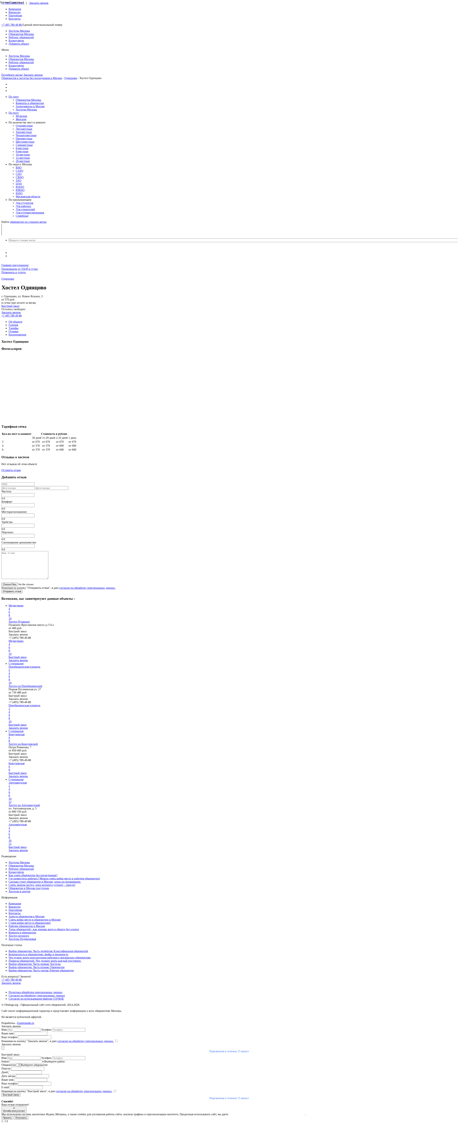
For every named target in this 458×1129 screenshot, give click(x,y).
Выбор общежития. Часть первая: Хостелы (35, 964)
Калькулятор (16, 872)
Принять (7, 1117)
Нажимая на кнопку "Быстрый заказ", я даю (56, 1091)
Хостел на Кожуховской (23, 744)
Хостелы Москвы (26, 109)
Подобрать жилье (12, 74)
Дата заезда (8, 1075)
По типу (14, 96)
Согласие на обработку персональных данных (37, 995)
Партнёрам (15, 15)
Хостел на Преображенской (25, 686)
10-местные (23, 154)
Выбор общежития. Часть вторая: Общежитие (37, 967)
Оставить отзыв (11, 470)
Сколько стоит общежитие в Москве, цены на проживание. (45, 881)
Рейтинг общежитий (21, 868)
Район (5, 1061)
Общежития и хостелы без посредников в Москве (31, 78)
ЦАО (19, 183)
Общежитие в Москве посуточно (29, 888)
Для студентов (24, 202)
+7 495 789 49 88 (11, 24)
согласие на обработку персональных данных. (87, 587)
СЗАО (19, 170)
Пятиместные (24, 138)
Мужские (21, 116)
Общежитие (9, 1064)
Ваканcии (15, 12)
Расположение (17, 334)
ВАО (19, 167)
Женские (21, 119)
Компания (15, 9)
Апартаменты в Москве (30, 106)
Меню (5, 49)
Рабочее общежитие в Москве (27, 926)
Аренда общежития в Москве (27, 916)
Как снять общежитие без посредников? (33, 875)
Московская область (28, 196)
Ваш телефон (9, 1037)
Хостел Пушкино (19, 621)
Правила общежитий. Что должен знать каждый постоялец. (45, 960)
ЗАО (18, 180)
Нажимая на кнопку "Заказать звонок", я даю (57, 1041)
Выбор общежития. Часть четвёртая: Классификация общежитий (48, 951)
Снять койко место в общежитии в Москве (35, 919)
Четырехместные (26, 135)
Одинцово (70, 78)
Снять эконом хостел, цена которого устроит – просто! (42, 884)
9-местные (22, 151)
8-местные (22, 148)
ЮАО (19, 193)
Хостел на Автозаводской (24, 805)
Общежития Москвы (28, 99)
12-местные (23, 157)
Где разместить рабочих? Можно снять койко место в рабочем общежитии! (54, 878)
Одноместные (24, 125)
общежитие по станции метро (28, 221)
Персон (6, 1068)
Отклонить (21, 1117)
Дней (5, 1072)
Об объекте (15, 321)
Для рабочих (23, 206)
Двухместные (24, 128)
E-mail (5, 1087)
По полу (14, 112)
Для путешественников (30, 212)
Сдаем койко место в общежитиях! (30, 922)
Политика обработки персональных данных (35, 992)
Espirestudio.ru (25, 1023)
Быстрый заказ (10, 305)
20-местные (23, 161)
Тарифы (13, 328)
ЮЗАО (20, 186)
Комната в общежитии (22, 932)
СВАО (20, 177)
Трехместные (24, 132)
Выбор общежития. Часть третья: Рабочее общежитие (41, 970)
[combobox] (229, 240)
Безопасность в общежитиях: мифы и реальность (38, 954)
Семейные (22, 215)
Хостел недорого (19, 935)
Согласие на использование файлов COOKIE (36, 998)
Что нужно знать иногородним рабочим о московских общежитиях (50, 957)
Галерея (13, 324)
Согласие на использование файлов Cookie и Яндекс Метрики (267, 1114)
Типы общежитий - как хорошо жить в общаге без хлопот (44, 929)
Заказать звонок (38, 2)
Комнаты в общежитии (30, 103)
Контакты (15, 18)
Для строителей (25, 209)
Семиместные (24, 144)
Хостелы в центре (19, 891)
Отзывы (13, 331)
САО (19, 173)
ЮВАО (20, 190)
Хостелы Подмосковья (22, 938)
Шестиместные (25, 141)
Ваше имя (7, 1033)
